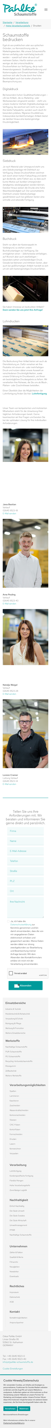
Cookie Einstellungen (13, 1368)
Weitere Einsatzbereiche (15, 1033)
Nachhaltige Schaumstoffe (16, 1047)
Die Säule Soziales (17, 1215)
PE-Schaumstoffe (12, 1056)
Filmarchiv (14, 1262)
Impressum (14, 1292)
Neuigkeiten (14, 1266)
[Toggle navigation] (46, 9)
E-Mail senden (9, 513)
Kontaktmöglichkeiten (18, 1317)
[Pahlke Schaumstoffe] (20, 9)
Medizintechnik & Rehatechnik (17, 1014)
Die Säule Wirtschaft (18, 1220)
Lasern (12, 1144)
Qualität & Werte (16, 1257)
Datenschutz (15, 1297)
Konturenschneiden (17, 1115)
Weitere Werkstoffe (13, 1075)
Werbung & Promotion (14, 1028)
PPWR (12, 1230)
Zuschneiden (15, 1105)
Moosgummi (10, 1066)
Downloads (14, 1276)
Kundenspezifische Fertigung (21, 1176)
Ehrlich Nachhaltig (17, 1206)
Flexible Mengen (16, 1180)
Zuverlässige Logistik (18, 1190)
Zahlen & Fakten (16, 1252)
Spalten (13, 1091)
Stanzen (13, 1120)
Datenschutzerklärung (20, 924)
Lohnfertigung (39, 393)
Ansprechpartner (17, 1322)
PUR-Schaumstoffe (13, 1051)
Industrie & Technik (13, 1009)
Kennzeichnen (15, 1148)
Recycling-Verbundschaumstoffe (19, 1061)
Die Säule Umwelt (17, 1211)
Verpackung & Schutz (14, 1018)
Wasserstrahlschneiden (19, 1110)
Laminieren (14, 1096)
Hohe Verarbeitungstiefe (20, 1185)
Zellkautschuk (10, 1071)
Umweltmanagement (18, 1225)
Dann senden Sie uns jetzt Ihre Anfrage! (23, 309)
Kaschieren (14, 1100)
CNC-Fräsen (15, 1124)
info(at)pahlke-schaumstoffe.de (18, 1362)
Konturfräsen (15, 1129)
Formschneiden (16, 1134)
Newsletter (14, 1271)
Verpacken (14, 1153)
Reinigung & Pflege (13, 1023)
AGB (12, 1302)
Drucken (13, 1139)
